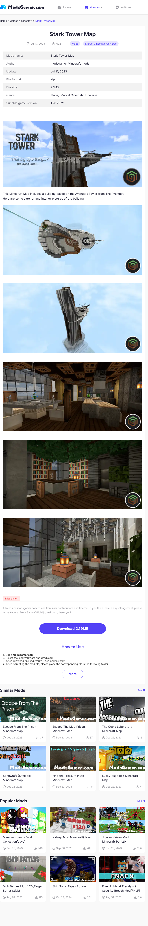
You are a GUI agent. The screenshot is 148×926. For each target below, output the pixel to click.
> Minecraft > (27, 20)
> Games (13, 20)
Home (3, 20)
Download (72, 628)
